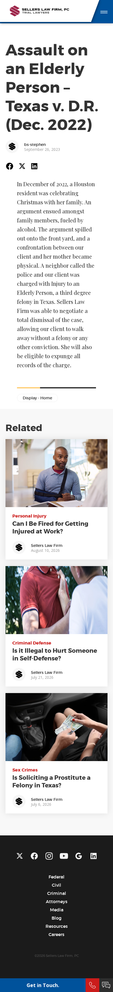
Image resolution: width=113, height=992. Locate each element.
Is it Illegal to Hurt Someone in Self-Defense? (54, 654)
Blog (56, 918)
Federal (56, 877)
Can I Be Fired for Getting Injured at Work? (50, 527)
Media (56, 909)
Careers (56, 934)
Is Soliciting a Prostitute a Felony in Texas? (51, 781)
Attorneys (56, 901)
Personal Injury (29, 516)
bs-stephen (35, 144)
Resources (57, 926)
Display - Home (37, 397)
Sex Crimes (25, 770)
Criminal (56, 893)
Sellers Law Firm (47, 545)
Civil (56, 885)
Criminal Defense (31, 643)
